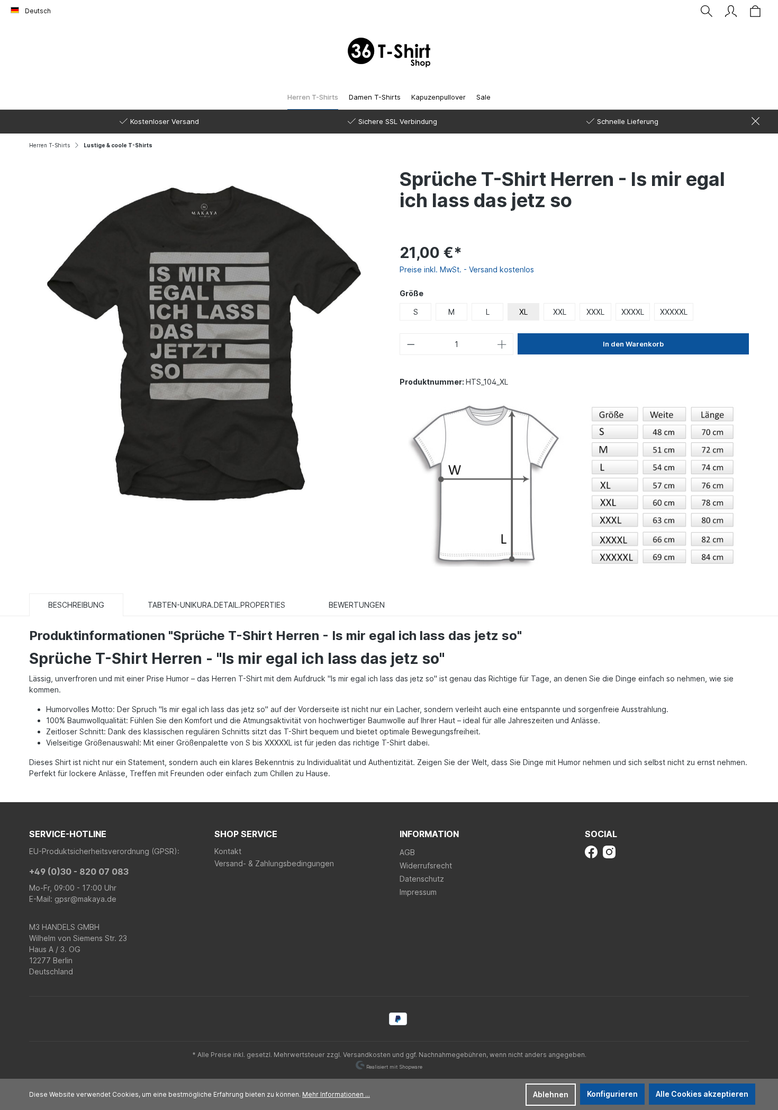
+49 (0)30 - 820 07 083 (79, 871)
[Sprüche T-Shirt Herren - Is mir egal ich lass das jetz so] (203, 342)
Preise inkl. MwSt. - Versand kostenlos (467, 269)
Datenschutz (422, 878)
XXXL (595, 311)
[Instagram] (609, 851)
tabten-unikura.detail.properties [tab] (216, 604)
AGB (407, 852)
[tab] (76, 604)
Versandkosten (367, 1055)
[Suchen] (706, 11)
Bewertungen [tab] (357, 604)
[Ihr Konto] (731, 11)
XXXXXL (673, 311)
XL (523, 311)
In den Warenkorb (633, 344)
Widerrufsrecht (426, 865)
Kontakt (227, 851)
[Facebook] (591, 851)
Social (601, 834)
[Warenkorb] (755, 11)
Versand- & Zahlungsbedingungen (274, 863)
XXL (559, 311)
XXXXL (632, 311)
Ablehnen (550, 1094)
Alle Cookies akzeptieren (702, 1093)
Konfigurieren (612, 1093)
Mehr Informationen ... (336, 1094)
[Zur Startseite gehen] (389, 52)
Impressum (418, 891)
